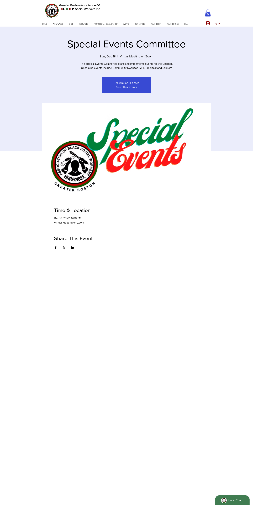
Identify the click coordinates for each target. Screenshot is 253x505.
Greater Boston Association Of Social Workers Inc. (80, 7)
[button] (208, 13)
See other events (126, 87)
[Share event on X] (64, 247)
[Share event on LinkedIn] (72, 247)
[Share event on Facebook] (55, 247)
